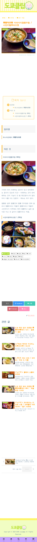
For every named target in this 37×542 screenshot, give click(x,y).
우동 (10, 256)
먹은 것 (12, 110)
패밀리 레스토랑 (8, 259)
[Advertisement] (18, 75)
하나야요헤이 (25, 259)
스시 (5, 256)
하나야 (17, 259)
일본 (16, 256)
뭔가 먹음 (6, 253)
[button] (24, 309)
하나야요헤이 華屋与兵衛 (22, 107)
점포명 (12, 104)
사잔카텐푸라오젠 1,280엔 (23, 116)
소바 (29, 253)
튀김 (21, 256)
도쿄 (14, 253)
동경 (19, 253)
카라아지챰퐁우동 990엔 (22, 113)
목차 (16, 100)
